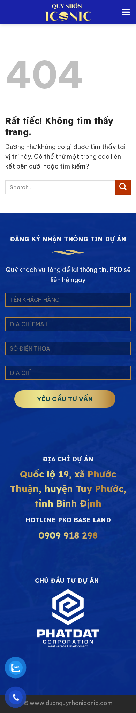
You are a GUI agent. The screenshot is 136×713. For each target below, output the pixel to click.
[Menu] (126, 12)
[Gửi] (123, 187)
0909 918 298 (68, 535)
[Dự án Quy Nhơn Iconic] (68, 12)
